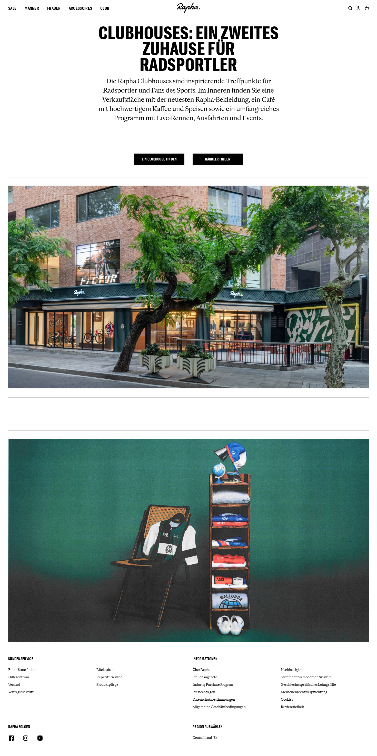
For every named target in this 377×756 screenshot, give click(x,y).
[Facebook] (11, 739)
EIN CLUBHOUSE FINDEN (159, 159)
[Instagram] (26, 739)
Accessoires (80, 8)
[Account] (358, 8)
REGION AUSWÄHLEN (208, 727)
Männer (32, 8)
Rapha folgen (19, 727)
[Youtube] (40, 739)
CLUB (104, 8)
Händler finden (217, 159)
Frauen (54, 8)
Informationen (205, 659)
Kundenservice (20, 659)
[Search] (349, 8)
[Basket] (366, 8)
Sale (12, 8)
